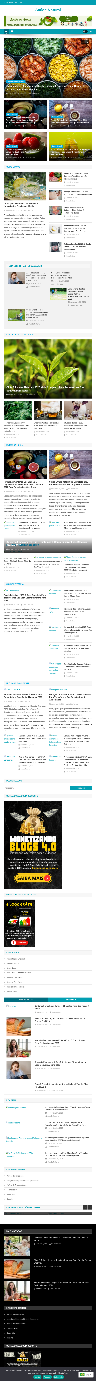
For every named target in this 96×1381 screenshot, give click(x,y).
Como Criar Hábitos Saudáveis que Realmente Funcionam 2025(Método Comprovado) (37, 313)
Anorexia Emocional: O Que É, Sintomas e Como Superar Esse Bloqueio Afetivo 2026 (36, 276)
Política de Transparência (16, 1185)
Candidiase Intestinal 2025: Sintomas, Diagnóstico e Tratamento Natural (75, 210)
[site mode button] (85, 31)
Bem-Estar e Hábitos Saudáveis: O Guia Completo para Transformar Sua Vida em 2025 (78, 294)
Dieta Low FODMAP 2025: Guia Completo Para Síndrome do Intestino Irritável (76, 176)
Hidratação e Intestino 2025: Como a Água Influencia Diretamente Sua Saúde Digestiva (78, 630)
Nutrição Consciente (14, 977)
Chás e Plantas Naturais (16, 987)
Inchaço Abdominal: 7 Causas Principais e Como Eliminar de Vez (78, 193)
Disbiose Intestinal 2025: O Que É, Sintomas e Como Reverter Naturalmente (77, 247)
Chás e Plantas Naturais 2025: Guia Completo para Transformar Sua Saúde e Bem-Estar (45, 389)
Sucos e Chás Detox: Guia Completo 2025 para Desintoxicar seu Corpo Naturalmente (70, 121)
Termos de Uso (12, 1190)
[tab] (26, 1000)
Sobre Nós (11, 1194)
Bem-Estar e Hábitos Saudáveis (19, 973)
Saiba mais (58, 1377)
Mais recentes (26, 1000)
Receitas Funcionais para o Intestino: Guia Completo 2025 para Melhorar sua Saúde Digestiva (66, 1154)
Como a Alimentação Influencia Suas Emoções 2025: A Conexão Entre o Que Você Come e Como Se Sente (77, 740)
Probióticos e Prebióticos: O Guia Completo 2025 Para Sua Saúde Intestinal (77, 648)
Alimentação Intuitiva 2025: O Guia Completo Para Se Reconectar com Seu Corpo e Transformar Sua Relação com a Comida (78, 761)
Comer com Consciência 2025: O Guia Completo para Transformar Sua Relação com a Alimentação (32, 759)
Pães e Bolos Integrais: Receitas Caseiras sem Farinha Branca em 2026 (60, 1019)
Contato (10, 1199)
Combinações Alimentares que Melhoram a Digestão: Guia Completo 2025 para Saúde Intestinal (67, 1139)
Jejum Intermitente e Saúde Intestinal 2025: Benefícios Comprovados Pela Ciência (75, 228)
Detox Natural (12, 114)
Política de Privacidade (15, 1176)
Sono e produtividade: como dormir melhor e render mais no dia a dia (61, 275)
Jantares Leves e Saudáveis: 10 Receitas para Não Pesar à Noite (62, 1007)
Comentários (70, 1000)
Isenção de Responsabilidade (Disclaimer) (23, 1181)
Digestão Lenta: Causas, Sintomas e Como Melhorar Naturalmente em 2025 (77, 666)
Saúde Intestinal (13, 964)
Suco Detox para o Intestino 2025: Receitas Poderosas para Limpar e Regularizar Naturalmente (70, 152)
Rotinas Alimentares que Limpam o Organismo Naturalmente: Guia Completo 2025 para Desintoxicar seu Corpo (24, 120)
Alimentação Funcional (16, 82)
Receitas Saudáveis (14, 982)
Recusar (47, 1377)
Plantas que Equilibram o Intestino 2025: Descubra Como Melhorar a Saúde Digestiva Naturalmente (17, 427)
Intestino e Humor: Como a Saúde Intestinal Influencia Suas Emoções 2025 (77, 611)
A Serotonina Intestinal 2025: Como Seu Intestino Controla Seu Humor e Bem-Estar (77, 593)
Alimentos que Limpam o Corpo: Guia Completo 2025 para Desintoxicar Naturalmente (22, 152)
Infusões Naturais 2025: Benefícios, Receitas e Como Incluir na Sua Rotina (75, 425)
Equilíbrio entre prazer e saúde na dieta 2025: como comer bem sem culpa (32, 738)
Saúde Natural (48, 10)
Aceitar (37, 1377)
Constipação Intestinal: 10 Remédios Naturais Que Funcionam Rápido (21, 204)
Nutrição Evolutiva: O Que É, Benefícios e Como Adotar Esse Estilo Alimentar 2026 (23, 695)
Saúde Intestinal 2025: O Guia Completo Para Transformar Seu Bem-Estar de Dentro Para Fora (25, 598)
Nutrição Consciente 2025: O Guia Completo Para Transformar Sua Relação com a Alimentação (70, 697)
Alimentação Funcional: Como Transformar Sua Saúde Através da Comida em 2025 (67, 1108)
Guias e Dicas (12, 991)
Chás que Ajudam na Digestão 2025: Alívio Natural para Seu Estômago (46, 425)
